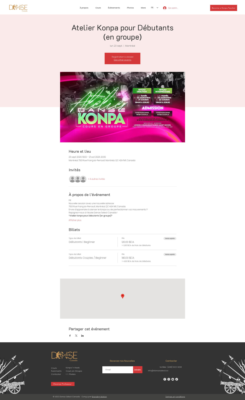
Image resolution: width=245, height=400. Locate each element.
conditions (180, 396)
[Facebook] (164, 379)
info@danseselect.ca (158, 370)
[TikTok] (176, 379)
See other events (122, 59)
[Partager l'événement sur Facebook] (70, 336)
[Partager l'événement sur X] (76, 336)
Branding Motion (99, 396)
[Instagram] (168, 379)
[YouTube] (172, 379)
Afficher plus (75, 220)
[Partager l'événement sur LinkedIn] (82, 336)
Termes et (170, 396)
